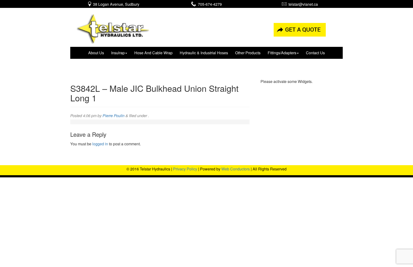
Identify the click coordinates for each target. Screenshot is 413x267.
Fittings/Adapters (282, 52)
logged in (100, 144)
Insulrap (118, 52)
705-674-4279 (209, 4)
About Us (96, 52)
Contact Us (315, 52)
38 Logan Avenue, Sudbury (115, 4)
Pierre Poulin (114, 115)
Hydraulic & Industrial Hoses (204, 52)
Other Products (248, 52)
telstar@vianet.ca (302, 4)
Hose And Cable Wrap (153, 52)
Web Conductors (235, 169)
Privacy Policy (185, 169)
